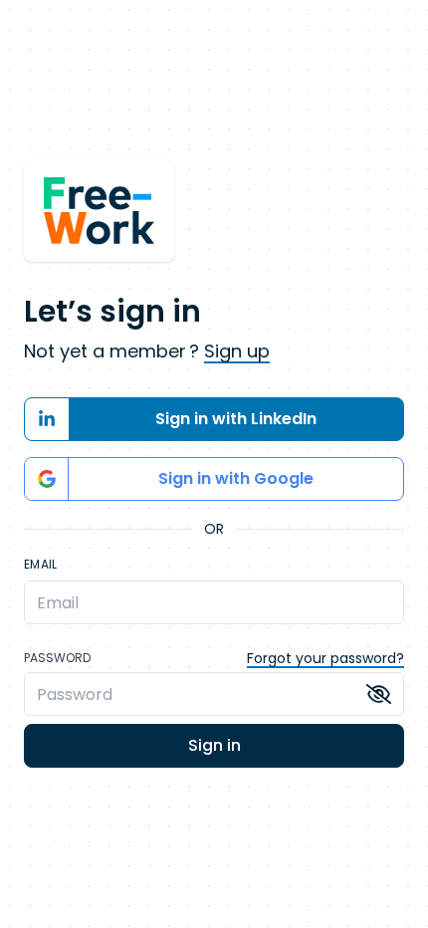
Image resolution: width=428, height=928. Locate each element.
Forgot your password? (325, 658)
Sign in (214, 745)
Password (57, 658)
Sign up (237, 351)
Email (41, 565)
